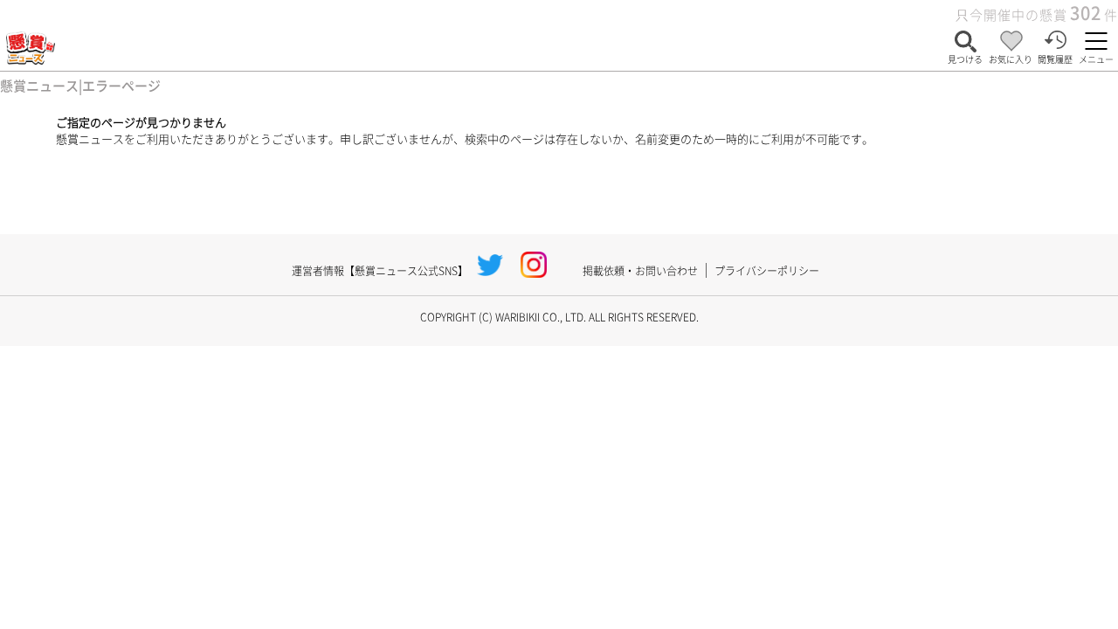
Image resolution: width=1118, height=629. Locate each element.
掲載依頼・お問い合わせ (640, 270)
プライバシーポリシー (766, 270)
